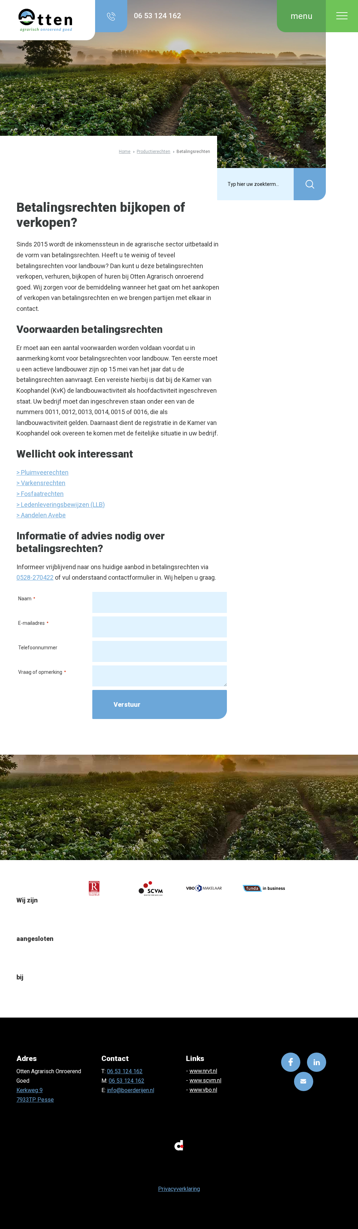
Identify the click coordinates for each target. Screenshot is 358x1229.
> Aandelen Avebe (41, 515)
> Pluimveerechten (42, 472)
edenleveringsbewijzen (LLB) (64, 504)
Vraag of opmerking (37, 671)
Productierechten (153, 151)
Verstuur (127, 704)
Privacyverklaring (179, 1189)
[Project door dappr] (179, 1144)
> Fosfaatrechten (40, 493)
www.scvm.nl (205, 1080)
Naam (22, 598)
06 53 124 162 (125, 1071)
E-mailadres (28, 622)
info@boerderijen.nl (130, 1090)
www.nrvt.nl (203, 1071)
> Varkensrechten (40, 483)
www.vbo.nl (203, 1090)
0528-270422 (34, 577)
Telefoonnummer (37, 647)
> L (20, 504)
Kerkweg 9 (29, 1090)
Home (124, 151)
